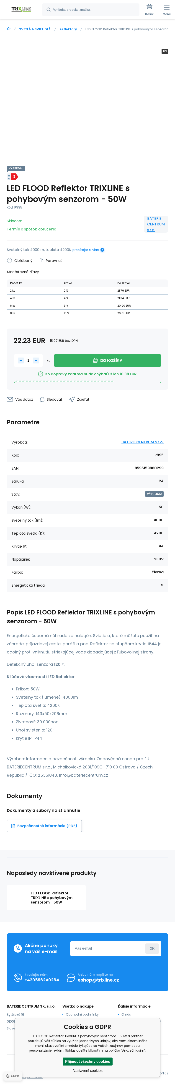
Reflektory (68, 29)
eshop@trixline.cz (98, 980)
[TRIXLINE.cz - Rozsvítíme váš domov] (8, 29)
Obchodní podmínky (82, 1014)
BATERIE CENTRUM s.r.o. (156, 224)
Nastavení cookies (88, 1071)
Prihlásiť (152, 948)
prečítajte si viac (85, 250)
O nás (126, 1014)
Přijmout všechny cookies (87, 1061)
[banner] (21, 9)
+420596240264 (42, 980)
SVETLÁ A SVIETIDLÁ (35, 29)
